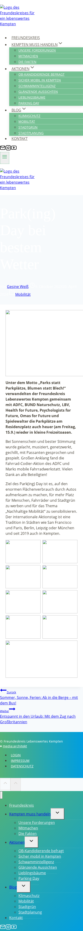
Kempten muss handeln (30, 814)
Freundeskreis (26, 37)
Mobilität (26, 121)
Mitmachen (28, 56)
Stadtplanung (31, 133)
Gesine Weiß (18, 286)
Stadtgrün (28, 127)
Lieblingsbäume (31, 97)
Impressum (20, 760)
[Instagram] (8, 149)
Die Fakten (27, 62)
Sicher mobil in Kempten (39, 80)
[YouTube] (14, 149)
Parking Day (28, 103)
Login (16, 755)
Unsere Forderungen (37, 50)
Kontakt (20, 138)
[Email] (3, 149)
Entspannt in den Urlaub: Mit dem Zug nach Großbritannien (38, 716)
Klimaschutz (29, 116)
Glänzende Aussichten (38, 91)
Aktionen (17, 842)
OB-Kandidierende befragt (41, 74)
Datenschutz (22, 766)
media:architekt (15, 746)
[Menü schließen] (1, 795)
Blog (13, 887)
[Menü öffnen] (4, 158)
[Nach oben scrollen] (5, 784)
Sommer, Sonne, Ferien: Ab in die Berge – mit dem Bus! (39, 698)
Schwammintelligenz (37, 86)
